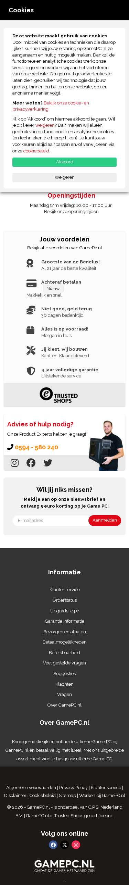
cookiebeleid (36, 150)
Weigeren (65, 177)
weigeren (45, 125)
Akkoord (64, 161)
